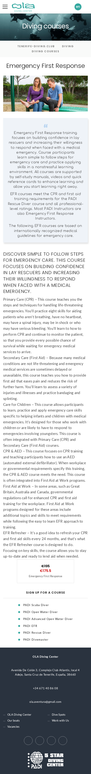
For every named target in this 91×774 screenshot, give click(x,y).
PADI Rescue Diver (37, 633)
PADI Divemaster (36, 640)
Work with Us (60, 720)
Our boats (13, 720)
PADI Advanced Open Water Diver (48, 619)
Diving (68, 46)
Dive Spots (59, 715)
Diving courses (45, 51)
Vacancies (13, 727)
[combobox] (79, 6)
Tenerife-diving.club (36, 46)
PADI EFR (30, 626)
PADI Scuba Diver (36, 605)
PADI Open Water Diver (40, 612)
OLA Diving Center (19, 715)
